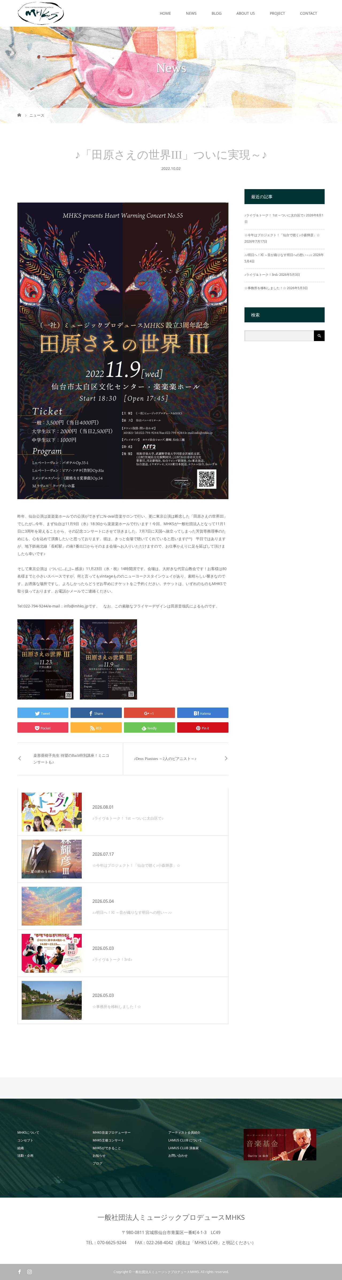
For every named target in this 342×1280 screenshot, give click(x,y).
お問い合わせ (178, 1155)
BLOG (216, 13)
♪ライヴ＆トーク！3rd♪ (261, 274)
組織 (20, 1148)
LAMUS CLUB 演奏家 (183, 1148)
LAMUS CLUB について (185, 1140)
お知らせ (99, 1155)
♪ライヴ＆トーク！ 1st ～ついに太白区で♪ (274, 215)
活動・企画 (25, 1155)
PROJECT (277, 13)
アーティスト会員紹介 (184, 1132)
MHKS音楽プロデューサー (112, 1132)
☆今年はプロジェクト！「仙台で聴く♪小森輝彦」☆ (282, 235)
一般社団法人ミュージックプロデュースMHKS (171, 1217)
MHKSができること (107, 1148)
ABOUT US (245, 13)
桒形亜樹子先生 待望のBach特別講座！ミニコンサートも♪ (71, 759)
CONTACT (308, 13)
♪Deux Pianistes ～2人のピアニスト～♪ (165, 759)
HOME (165, 13)
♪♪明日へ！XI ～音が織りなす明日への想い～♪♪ (278, 255)
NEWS (191, 13)
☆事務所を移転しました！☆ (265, 288)
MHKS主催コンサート (108, 1140)
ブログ (97, 1163)
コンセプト (25, 1140)
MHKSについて (28, 1132)
